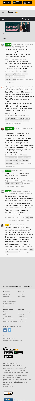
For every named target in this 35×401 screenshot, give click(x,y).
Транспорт (7, 316)
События (18, 124)
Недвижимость (8, 319)
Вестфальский (14, 171)
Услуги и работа (9, 166)
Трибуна (21, 314)
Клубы (20, 294)
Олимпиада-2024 (9, 301)
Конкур (6, 296)
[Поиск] (33, 19)
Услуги (5, 312)
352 (6, 71)
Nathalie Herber (9, 249)
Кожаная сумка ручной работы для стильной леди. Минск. (18, 192)
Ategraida (8, 181)
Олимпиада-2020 (9, 303)
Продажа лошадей (10, 321)
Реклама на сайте (9, 338)
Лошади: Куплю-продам (17, 186)
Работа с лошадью (25, 312)
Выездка (6, 294)
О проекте (7, 336)
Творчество (22, 321)
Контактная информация (12, 341)
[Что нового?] (29, 19)
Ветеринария (23, 319)
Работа (7, 254)
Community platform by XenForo (17, 286)
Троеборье (7, 299)
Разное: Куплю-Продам (23, 220)
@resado (7, 155)
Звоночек (8, 217)
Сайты (20, 299)
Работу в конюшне (15, 225)
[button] (2, 19)
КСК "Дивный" (9, 116)
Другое (6, 306)
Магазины (21, 296)
